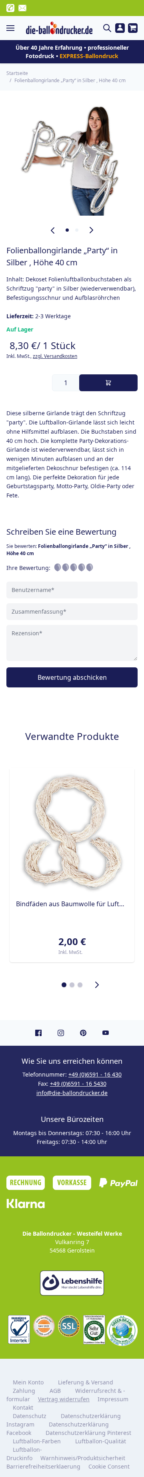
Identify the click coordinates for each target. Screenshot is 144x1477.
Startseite (17, 73)
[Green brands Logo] (122, 1330)
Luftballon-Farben (37, 1441)
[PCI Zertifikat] (44, 1326)
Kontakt (23, 1407)
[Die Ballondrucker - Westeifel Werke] (59, 28)
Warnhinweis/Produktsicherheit (82, 1458)
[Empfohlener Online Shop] (94, 1329)
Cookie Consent (109, 1466)
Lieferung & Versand (85, 1382)
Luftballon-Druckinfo (24, 1454)
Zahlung (24, 1390)
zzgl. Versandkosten (55, 356)
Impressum (113, 1399)
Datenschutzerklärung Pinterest (88, 1433)
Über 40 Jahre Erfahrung (49, 47)
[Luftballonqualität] (19, 1329)
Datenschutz (29, 1416)
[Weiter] (96, 984)
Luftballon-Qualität (100, 1441)
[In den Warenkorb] (108, 382)
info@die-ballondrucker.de (72, 1093)
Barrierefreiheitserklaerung (43, 1466)
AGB (55, 1390)
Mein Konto (28, 1382)
